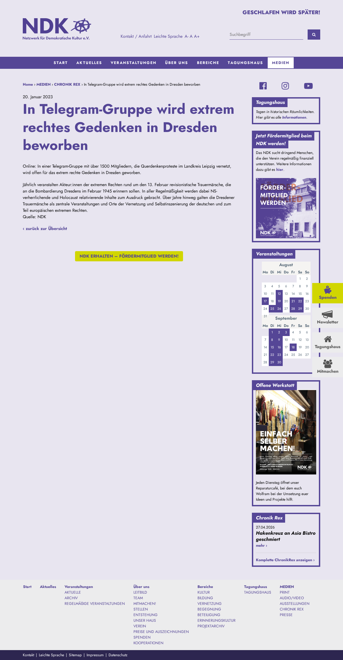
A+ (197, 36)
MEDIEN (281, 62)
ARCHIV (71, 598)
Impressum (95, 655)
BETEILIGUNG (208, 614)
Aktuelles (89, 62)
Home (28, 84)
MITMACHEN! (144, 603)
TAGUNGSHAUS (257, 592)
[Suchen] (314, 34)
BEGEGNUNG (209, 609)
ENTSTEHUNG (145, 614)
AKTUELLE (73, 592)
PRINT (285, 592)
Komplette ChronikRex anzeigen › (285, 560)
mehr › (261, 545)
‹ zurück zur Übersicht (45, 228)
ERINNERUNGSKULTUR (216, 620)
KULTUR (203, 592)
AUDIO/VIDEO (292, 598)
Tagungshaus (245, 62)
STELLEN (140, 609)
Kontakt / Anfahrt (136, 36)
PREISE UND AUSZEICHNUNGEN (161, 631)
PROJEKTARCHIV (211, 626)
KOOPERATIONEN (148, 643)
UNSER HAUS (144, 620)
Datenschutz (118, 655)
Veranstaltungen (133, 62)
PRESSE (286, 614)
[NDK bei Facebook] (263, 86)
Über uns (176, 62)
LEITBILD (140, 592)
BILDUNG (205, 598)
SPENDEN (142, 637)
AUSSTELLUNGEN (295, 603)
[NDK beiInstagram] (285, 86)
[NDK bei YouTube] (308, 86)
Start (61, 62)
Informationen (294, 117)
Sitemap (75, 655)
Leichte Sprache (168, 36)
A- (186, 36)
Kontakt (28, 655)
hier (279, 169)
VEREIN (139, 626)
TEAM (138, 598)
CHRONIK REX (67, 84)
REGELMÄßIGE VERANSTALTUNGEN (95, 603)
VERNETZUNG (209, 603)
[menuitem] (60, 62)
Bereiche (208, 62)
